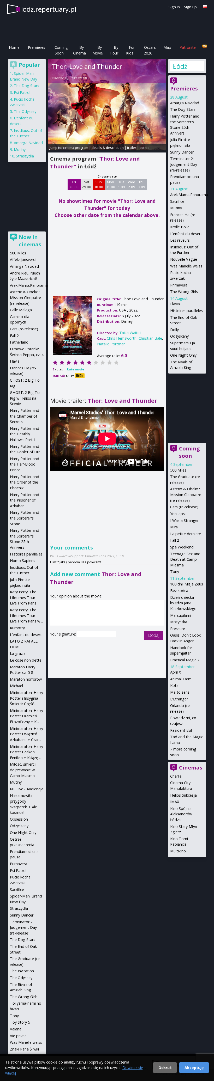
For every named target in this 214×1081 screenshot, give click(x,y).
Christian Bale (150, 338)
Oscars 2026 (150, 50)
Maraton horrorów (26, 679)
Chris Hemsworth (121, 338)
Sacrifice (177, 201)
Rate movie (75, 369)
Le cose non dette (25, 660)
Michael (16, 685)
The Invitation (22, 970)
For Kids (130, 50)
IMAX (174, 801)
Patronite (188, 47)
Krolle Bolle (179, 226)
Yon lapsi (178, 513)
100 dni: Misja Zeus (186, 584)
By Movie (97, 50)
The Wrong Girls (184, 291)
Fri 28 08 (74, 185)
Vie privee (18, 1035)
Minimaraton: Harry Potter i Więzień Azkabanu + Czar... (26, 734)
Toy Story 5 (20, 1022)
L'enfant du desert (186, 233)
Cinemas (190, 767)
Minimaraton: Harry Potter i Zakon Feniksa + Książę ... (26, 752)
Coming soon (189, 452)
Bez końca (179, 590)
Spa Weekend (182, 547)
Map (167, 47)
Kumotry (17, 627)
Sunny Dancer (182, 152)
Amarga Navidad (184, 102)
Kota (174, 685)
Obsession (19, 819)
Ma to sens (179, 692)
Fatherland (19, 342)
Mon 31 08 (110, 185)
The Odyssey (25, 111)
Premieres (36, 47)
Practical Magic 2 (184, 659)
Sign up (190, 6)
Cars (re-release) (184, 506)
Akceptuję (194, 1067)
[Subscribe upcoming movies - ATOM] (204, 46)
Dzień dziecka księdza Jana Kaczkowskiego (183, 603)
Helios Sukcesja (183, 795)
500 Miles (178, 470)
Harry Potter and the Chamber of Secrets (24, 416)
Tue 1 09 (121, 185)
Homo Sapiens (22, 560)
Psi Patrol (22, 92)
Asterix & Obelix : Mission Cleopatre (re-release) (185, 494)
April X (175, 672)
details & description (108, 147)
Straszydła (25, 156)
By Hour (114, 50)
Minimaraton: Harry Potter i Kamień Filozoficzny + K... (26, 716)
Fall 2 (174, 540)
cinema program (75, 147)
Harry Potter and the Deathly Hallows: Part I (24, 434)
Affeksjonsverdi (23, 259)
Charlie (176, 776)
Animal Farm (181, 678)
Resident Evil (181, 730)
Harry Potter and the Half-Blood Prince (24, 464)
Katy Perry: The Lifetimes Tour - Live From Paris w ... (27, 615)
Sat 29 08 (86, 185)
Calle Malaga (21, 309)
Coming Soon (61, 50)
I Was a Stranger (184, 520)
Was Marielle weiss (186, 266)
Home (14, 47)
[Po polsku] (205, 6)
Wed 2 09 (131, 185)
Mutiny (176, 207)
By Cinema (79, 50)
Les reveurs (180, 240)
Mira (174, 526)
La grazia (18, 653)
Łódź (180, 66)
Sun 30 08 (98, 185)
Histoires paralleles (186, 310)
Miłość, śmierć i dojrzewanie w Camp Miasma (23, 770)
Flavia (175, 303)
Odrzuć (164, 1067)
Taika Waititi (78, 78)
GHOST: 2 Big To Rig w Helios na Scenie (25, 398)
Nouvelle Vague (183, 259)
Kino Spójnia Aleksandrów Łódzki (181, 814)
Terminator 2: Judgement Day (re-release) (183, 164)
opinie (145, 147)
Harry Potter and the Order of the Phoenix (24, 482)
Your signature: (63, 634)
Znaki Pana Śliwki (24, 1049)
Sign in (174, 6)
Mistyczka (178, 621)
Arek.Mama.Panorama (189, 194)
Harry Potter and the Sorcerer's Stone (24, 518)
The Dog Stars (182, 109)
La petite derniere (185, 533)
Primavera (178, 285)
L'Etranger (179, 699)
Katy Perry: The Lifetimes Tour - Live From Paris (24, 597)
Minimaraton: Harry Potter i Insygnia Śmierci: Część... (26, 698)
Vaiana (15, 1029)
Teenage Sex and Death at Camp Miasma (185, 559)
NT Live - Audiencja (26, 788)
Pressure (177, 628)
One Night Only (183, 355)
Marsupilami (180, 615)
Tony (174, 571)
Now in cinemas (30, 241)
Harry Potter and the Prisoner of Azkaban (24, 500)
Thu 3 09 (141, 185)
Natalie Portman (111, 343)
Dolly (174, 329)
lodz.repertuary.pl (48, 9)
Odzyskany (179, 336)
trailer (131, 147)
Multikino (178, 850)
